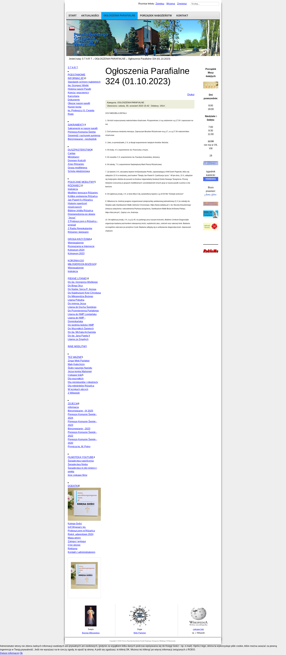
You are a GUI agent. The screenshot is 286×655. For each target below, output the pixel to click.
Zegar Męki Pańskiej (79, 360)
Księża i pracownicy (78, 92)
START (73, 15)
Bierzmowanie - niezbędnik (82, 139)
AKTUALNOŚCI (90, 15)
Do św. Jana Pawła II (79, 335)
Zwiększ (160, 3)
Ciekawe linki (75, 375)
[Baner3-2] (198, 626)
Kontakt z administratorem (81, 552)
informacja (73, 407)
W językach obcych (78, 389)
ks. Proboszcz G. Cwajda (81, 110)
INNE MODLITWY (77, 346)
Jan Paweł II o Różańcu (80, 200)
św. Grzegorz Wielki (78, 85)
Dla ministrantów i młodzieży (83, 382)
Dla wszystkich (76, 378)
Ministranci (73, 157)
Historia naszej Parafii (79, 89)
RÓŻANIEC (74, 185)
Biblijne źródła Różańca (80, 210)
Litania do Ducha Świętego (82, 307)
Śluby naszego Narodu (80, 368)
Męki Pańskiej (140, 633)
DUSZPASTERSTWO (79, 150)
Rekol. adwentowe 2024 (80, 534)
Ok (21, 653)
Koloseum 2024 (76, 250)
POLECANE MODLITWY (81, 182)
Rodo (71, 114)
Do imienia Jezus (77, 303)
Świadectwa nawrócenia (81, 461)
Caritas (71, 153)
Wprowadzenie (76, 242)
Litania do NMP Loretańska (82, 314)
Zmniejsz (182, 3)
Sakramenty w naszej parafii (83, 128)
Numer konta (74, 107)
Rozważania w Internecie (81, 246)
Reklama (72, 548)
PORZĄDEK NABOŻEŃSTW (156, 15)
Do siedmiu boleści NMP (81, 325)
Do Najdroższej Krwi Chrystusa (84, 293)
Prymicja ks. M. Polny (79, 446)
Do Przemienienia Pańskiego (83, 310)
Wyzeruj (170, 3)
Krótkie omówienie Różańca (83, 196)
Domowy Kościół (77, 160)
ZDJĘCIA (73, 403)
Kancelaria (73, 96)
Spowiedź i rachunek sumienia (84, 135)
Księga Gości (75, 523)
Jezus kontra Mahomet (80, 371)
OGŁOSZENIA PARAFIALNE (119, 15)
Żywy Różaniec (76, 164)
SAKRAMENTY (76, 124)
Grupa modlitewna (77, 167)
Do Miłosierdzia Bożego (80, 296)
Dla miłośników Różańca (81, 385)
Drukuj (190, 94)
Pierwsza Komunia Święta (82, 132)
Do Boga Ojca (75, 285)
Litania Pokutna (76, 300)
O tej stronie (74, 545)
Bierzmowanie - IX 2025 (80, 411)
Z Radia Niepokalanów (80, 228)
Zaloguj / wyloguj (77, 541)
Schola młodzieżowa (79, 171)
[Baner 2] (139, 626)
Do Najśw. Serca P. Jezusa (82, 289)
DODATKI (73, 486)
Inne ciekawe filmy (77, 475)
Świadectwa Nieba (78, 464)
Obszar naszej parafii (79, 103)
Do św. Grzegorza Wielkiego (83, 282)
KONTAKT (182, 15)
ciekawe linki (198, 629)
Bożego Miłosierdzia (91, 633)
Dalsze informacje (9, 653)
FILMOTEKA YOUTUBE (81, 457)
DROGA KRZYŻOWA (79, 239)
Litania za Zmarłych (78, 339)
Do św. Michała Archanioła (82, 332)
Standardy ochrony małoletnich (84, 82)
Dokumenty (74, 99)
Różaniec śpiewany (78, 232)
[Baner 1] (91, 626)
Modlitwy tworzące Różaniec (83, 192)
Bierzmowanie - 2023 (79, 428)
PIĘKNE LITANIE (77, 278)
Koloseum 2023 (76, 253)
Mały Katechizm (76, 364)
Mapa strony (74, 538)
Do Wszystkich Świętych (81, 328)
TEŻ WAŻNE (75, 357)
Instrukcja (73, 189)
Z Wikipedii (74, 393)
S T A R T (87, 59)
